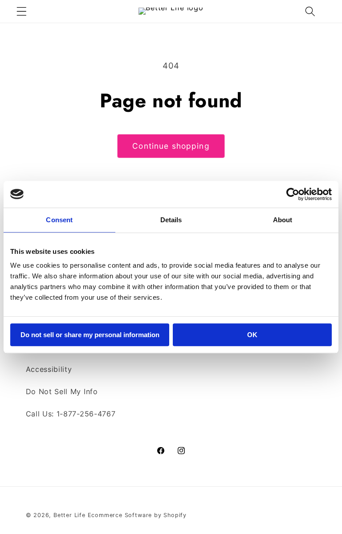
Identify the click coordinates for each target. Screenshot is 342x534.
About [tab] (283, 220)
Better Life (69, 515)
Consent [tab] (59, 220)
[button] (21, 11)
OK (252, 334)
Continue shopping (171, 146)
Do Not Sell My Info (62, 391)
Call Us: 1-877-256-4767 (71, 413)
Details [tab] (171, 220)
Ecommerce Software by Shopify (137, 515)
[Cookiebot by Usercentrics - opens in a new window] (293, 194)
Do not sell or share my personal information (89, 334)
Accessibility (49, 369)
